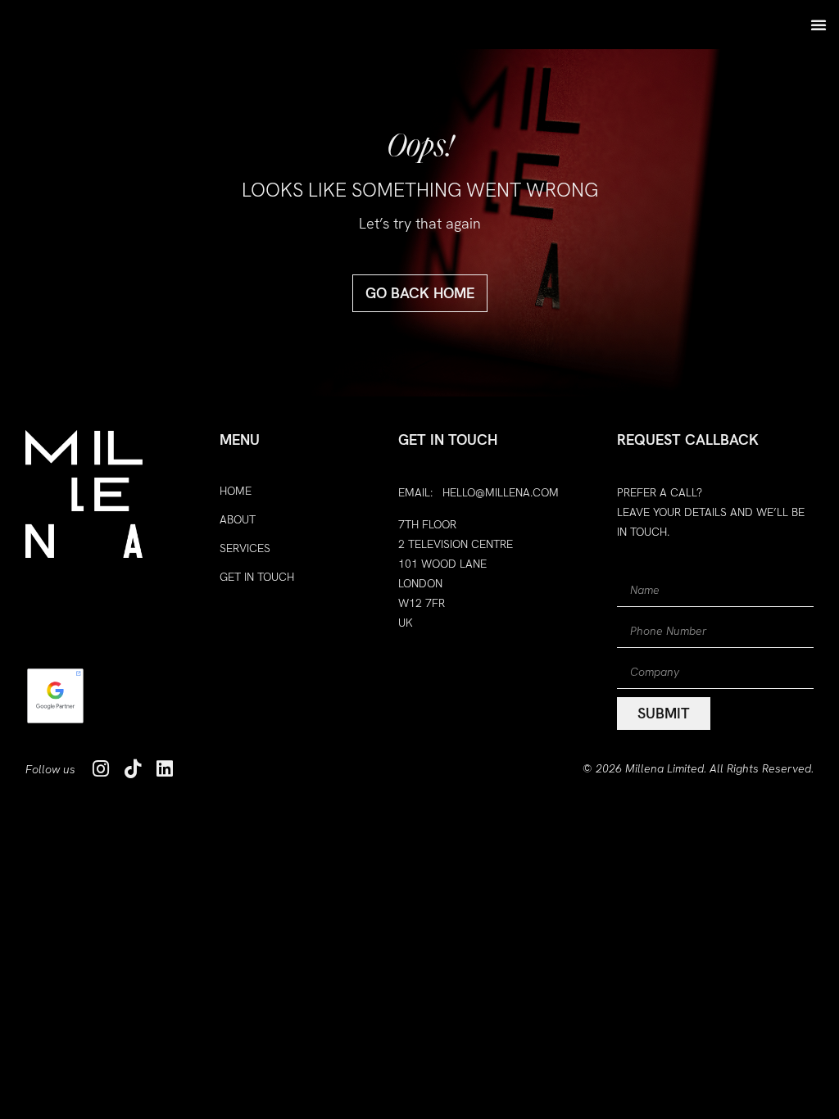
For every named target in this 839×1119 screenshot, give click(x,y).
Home (236, 490)
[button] (818, 24)
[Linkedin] (165, 768)
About (238, 519)
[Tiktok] (133, 768)
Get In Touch (257, 576)
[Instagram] (101, 768)
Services (245, 548)
